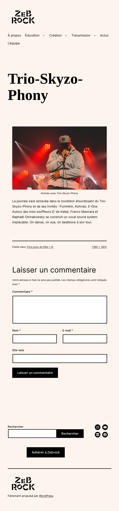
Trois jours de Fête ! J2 (39, 246)
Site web (18, 350)
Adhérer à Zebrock (46, 452)
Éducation (32, 35)
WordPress (46, 495)
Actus (104, 35)
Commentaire (22, 291)
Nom (16, 330)
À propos (14, 35)
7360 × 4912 (99, 246)
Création (55, 35)
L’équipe (14, 43)
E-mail (67, 330)
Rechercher (15, 426)
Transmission (80, 35)
